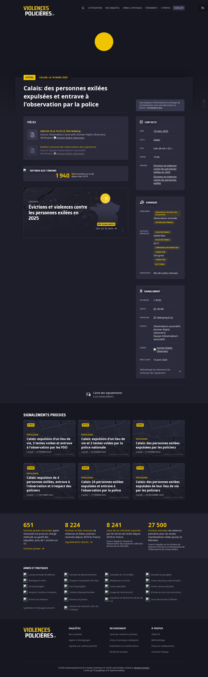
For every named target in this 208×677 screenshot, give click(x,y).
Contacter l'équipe (160, 652)
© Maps (99, 670)
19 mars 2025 (161, 131)
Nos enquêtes (112, 8)
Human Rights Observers (70, 137)
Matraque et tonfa (37, 580)
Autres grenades (118, 586)
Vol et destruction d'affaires (164, 599)
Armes (132, 8)
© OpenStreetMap (199, 112)
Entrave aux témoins (164, 222)
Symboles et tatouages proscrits (39, 608)
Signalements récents (77, 542)
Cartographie (95, 8)
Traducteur (160, 252)
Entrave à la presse (78, 599)
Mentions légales (141, 667)
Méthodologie (158, 640)
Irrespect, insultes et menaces (43, 592)
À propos (165, 8)
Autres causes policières (162, 586)
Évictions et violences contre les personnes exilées (165, 180)
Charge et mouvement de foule (83, 580)
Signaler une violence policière (83, 646)
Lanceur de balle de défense (42, 574)
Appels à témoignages (79, 640)
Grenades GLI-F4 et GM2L (122, 574)
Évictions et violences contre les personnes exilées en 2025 (165, 169)
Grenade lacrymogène (161, 574)
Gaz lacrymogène (77, 586)
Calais (157, 139)
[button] (104, 41)
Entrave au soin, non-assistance (166, 592)
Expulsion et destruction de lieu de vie (166, 213)
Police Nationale (162, 232)
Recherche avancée (119, 652)
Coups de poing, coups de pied (165, 580)
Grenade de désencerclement (83, 574)
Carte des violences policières (124, 634)
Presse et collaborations (163, 646)
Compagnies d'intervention (167, 247)
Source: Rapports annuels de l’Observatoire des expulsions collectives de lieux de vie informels (125, 543)
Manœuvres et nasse (120, 580)
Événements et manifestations (124, 646)
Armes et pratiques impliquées (124, 640)
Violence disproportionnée (81, 592)
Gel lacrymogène (36, 586)
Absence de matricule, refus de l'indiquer (83, 607)
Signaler (178, 8)
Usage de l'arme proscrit (121, 592)
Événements (151, 8)
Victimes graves (32, 548)
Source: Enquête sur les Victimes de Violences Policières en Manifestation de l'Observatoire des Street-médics (166, 547)
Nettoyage (160, 264)
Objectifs (155, 634)
